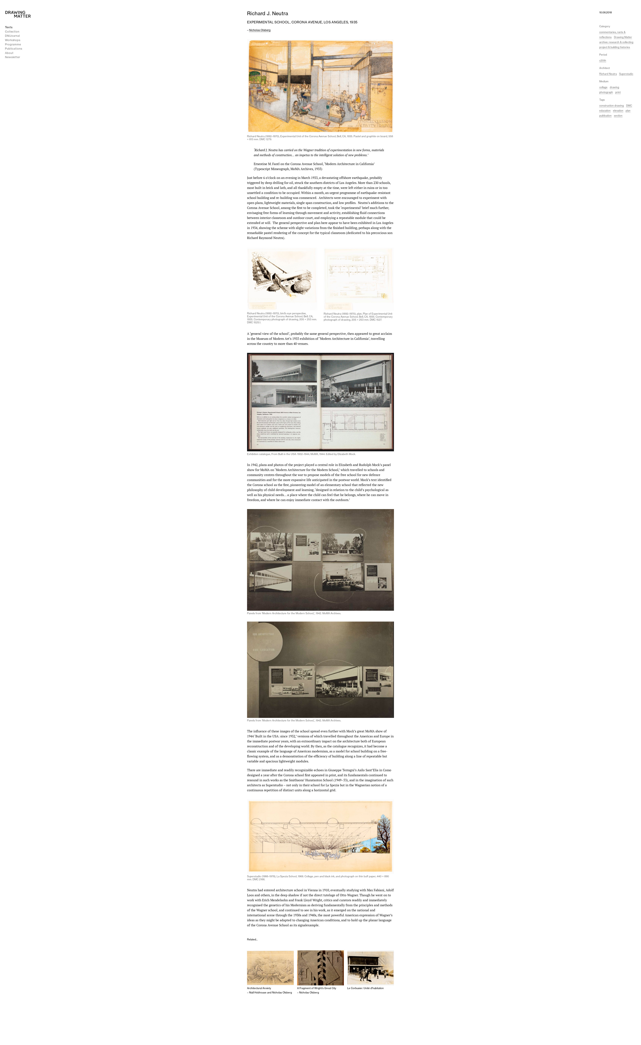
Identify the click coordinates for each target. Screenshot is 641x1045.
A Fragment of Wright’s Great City (316, 988)
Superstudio (626, 73)
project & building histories (614, 47)
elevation (618, 110)
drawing (614, 87)
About (9, 53)
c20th (602, 60)
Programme (13, 44)
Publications (13, 48)
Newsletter (12, 57)
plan (628, 110)
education (605, 110)
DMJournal (12, 35)
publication (605, 115)
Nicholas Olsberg (260, 30)
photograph (606, 92)
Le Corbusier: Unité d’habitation (365, 988)
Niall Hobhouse (257, 992)
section (618, 115)
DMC (629, 105)
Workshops (12, 40)
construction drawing (611, 105)
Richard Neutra (608, 73)
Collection (12, 31)
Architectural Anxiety (259, 988)
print (618, 92)
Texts (9, 27)
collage (603, 87)
